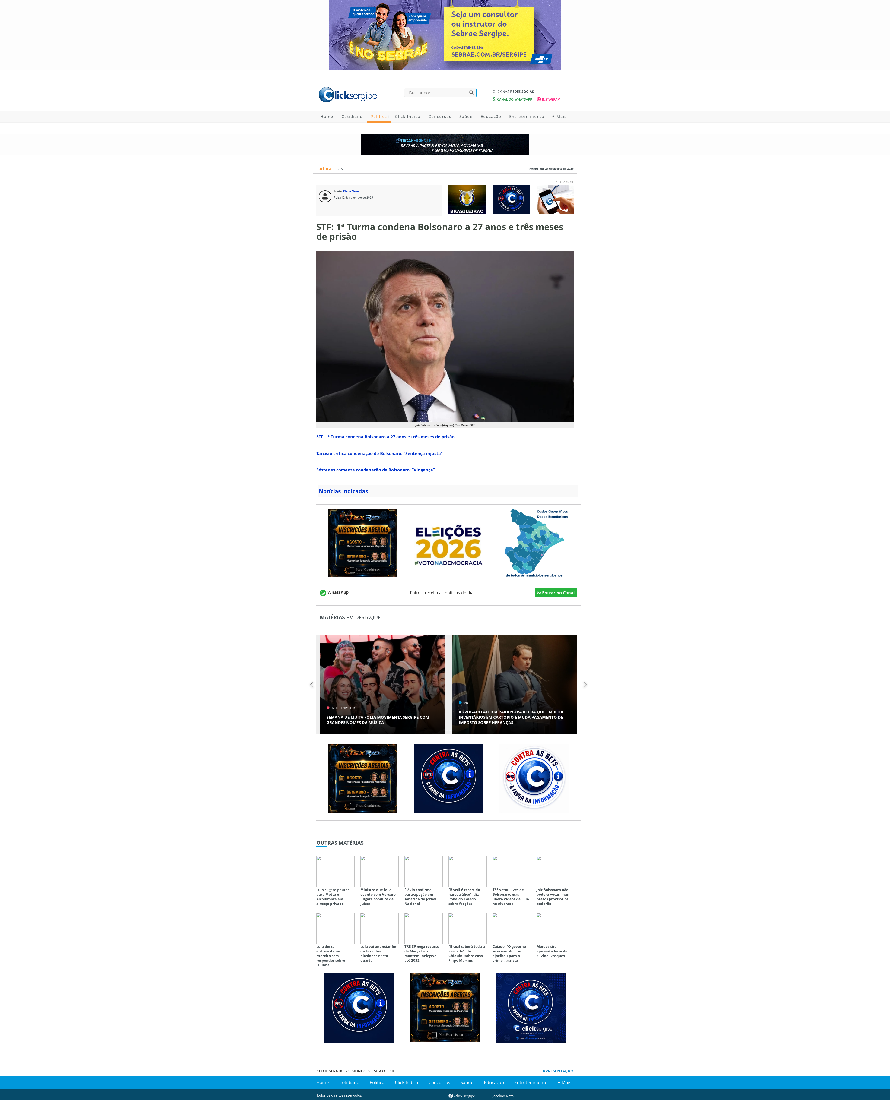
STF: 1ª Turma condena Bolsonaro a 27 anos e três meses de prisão (385, 436)
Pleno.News (351, 191)
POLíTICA (324, 169)
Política (379, 116)
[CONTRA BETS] (448, 778)
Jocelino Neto (503, 1096)
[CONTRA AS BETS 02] (534, 778)
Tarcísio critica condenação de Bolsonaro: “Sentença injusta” (379, 453)
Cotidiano (352, 116)
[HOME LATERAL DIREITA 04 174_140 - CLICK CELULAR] (555, 199)
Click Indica (407, 116)
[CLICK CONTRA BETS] (511, 199)
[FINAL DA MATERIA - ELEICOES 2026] (448, 542)
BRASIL (342, 169)
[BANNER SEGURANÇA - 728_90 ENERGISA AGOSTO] (445, 144)
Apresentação (558, 1071)
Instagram (550, 99)
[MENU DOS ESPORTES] (467, 199)
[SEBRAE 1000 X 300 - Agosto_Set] (445, 35)
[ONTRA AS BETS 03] (531, 1007)
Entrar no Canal (558, 592)
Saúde (466, 116)
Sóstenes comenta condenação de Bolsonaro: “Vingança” (375, 470)
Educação (491, 116)
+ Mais (559, 116)
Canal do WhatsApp (514, 99)
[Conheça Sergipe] (534, 542)
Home (327, 116)
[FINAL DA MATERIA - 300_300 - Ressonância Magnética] (362, 542)
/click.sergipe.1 (465, 1096)
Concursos (439, 116)
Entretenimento (526, 116)
